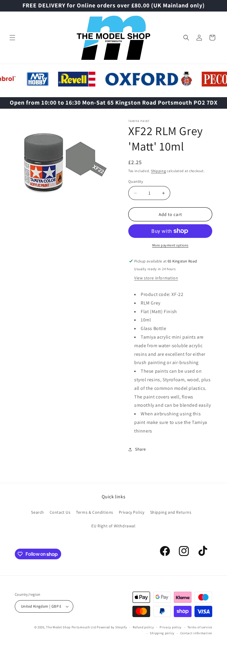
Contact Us (60, 512)
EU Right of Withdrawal (113, 526)
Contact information (196, 633)
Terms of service (199, 627)
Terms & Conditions (94, 512)
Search (37, 512)
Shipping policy (162, 633)
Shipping (158, 171)
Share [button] (140, 449)
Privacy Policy (132, 512)
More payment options (170, 245)
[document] (64, 160)
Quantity (135, 181)
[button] (12, 37)
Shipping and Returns (171, 512)
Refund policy (143, 627)
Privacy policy (170, 627)
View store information (156, 278)
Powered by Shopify (112, 627)
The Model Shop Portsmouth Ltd (71, 627)
